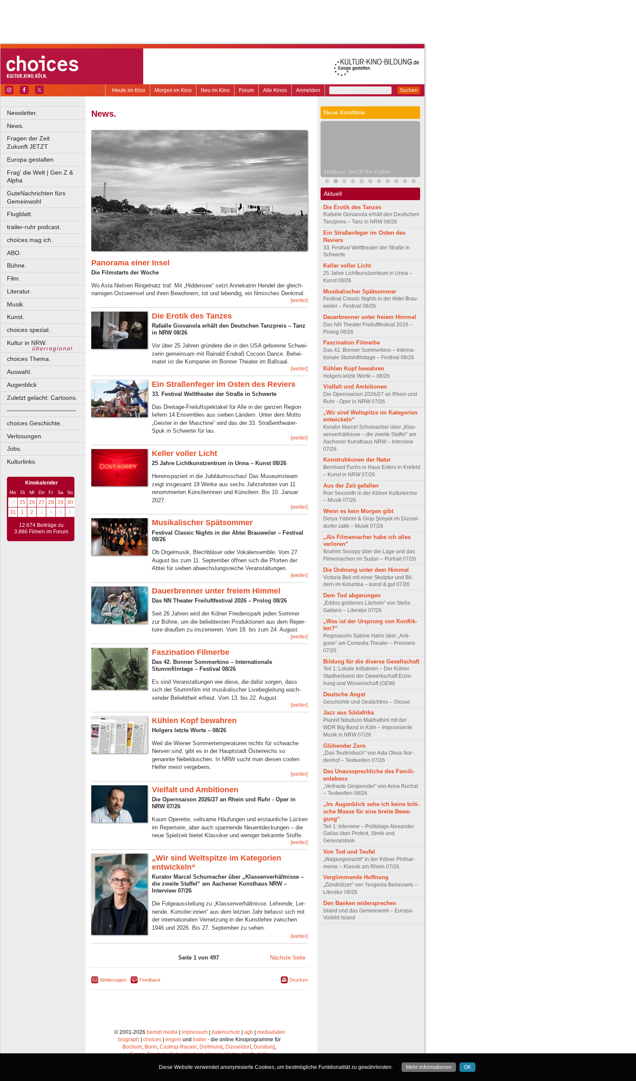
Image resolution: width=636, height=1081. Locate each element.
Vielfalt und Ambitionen (195, 789)
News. (15, 125)
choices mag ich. (30, 239)
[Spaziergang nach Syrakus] (344, 182)
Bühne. (16, 265)
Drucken (298, 979)
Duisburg (264, 1047)
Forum (246, 90)
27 (42, 502)
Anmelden (308, 90)
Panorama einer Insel (130, 262)
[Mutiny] (396, 182)
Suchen (409, 90)
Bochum (132, 1047)
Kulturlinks (21, 461)
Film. (13, 278)
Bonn (151, 1047)
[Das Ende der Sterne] (361, 182)
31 (13, 512)
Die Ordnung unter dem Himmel (366, 570)
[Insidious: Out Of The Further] (335, 182)
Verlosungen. (25, 436)
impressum (195, 1032)
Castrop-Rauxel (178, 1047)
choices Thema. (29, 358)
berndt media (162, 1032)
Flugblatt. (19, 213)
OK (467, 1067)
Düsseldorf (238, 1047)
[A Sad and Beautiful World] (379, 182)
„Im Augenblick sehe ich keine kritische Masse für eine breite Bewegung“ (371, 811)
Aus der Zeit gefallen (351, 485)
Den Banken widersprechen (359, 903)
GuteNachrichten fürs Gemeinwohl (36, 197)
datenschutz (226, 1032)
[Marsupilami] (353, 182)
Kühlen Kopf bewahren (194, 720)
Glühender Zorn (344, 746)
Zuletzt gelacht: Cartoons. (42, 397)
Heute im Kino (128, 90)
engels (173, 1039)
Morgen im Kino (173, 90)
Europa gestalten (30, 159)
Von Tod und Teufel (349, 851)
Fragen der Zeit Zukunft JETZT (46, 142)
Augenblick (22, 384)
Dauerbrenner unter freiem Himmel (216, 591)
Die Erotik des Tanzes (192, 316)
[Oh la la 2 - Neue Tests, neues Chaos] (387, 182)
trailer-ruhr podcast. (34, 226)
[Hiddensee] (405, 182)
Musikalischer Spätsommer (202, 522)
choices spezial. (28, 329)
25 (22, 502)
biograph (128, 1039)
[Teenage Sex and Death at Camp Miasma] (370, 182)
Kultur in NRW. (27, 342)
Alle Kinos (275, 90)
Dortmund (211, 1047)
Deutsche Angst (344, 694)
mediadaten (271, 1032)
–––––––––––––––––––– (41, 410)
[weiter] (299, 300)
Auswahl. (19, 371)
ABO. (14, 252)
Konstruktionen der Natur (357, 459)
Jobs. (14, 448)
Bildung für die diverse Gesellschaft (371, 661)
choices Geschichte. (34, 423)
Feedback (150, 979)
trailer (199, 1039)
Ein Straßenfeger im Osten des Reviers (224, 384)
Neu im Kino (215, 90)
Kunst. (15, 316)
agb (248, 1032)
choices (152, 1039)
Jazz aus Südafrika (348, 712)
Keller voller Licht (184, 453)
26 (32, 502)
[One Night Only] (327, 182)
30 (70, 502)
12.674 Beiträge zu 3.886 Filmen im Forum (41, 528)
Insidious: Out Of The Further (357, 172)
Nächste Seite (287, 957)
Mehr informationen (429, 1067)
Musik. (16, 304)
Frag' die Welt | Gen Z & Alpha (40, 176)
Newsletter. (22, 112)
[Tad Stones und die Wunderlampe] (413, 182)
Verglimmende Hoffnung (356, 877)
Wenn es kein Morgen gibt (358, 511)
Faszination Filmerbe (190, 652)
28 (51, 502)
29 (61, 502)
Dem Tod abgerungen (352, 595)
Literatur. (19, 291)
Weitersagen (113, 979)
